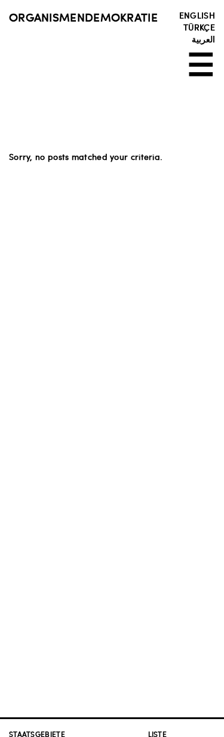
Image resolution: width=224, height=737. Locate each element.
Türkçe (199, 27)
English (197, 15)
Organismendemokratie (83, 16)
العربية (203, 39)
